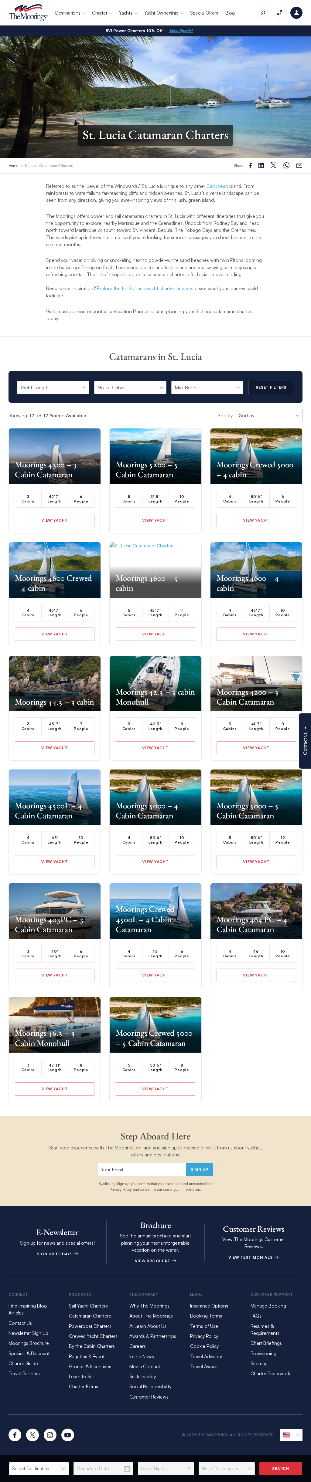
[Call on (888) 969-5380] (280, 13)
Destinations (67, 13)
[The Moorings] (28, 13)
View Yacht (54, 520)
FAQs (256, 1316)
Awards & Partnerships (152, 1336)
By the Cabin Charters (92, 1346)
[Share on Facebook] (250, 165)
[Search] (263, 13)
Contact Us (20, 1323)
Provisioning (263, 1353)
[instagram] (50, 1435)
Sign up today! (55, 1253)
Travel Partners (24, 1373)
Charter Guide (23, 1363)
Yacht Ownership (161, 13)
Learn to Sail (83, 1376)
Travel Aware (203, 1366)
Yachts (125, 13)
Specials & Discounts (30, 1353)
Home (13, 165)
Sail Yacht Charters (88, 1306)
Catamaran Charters (90, 1316)
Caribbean (217, 186)
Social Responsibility (150, 1386)
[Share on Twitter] (261, 165)
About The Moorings (151, 1316)
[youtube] (67, 1435)
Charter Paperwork (270, 1373)
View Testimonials (251, 1257)
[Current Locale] (291, 1435)
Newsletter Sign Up (28, 1333)
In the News (141, 1356)
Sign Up (199, 1169)
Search (280, 1468)
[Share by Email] (299, 165)
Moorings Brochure (29, 1343)
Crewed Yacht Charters (93, 1336)
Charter (99, 13)
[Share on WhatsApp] (286, 165)
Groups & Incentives (90, 1366)
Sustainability (142, 1376)
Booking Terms (206, 1316)
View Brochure (153, 1260)
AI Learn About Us (147, 1326)
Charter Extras (83, 1386)
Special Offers (204, 13)
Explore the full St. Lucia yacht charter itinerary (144, 288)
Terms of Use (204, 1326)
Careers (137, 1346)
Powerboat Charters (90, 1326)
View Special (181, 30)
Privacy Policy (121, 1189)
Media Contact (144, 1366)
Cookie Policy (204, 1346)
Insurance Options (209, 1306)
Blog (230, 13)
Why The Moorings (149, 1306)
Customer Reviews (149, 1397)
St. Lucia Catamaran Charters (49, 165)
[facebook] (15, 1435)
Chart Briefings (266, 1343)
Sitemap (259, 1363)
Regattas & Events (88, 1356)
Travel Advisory (206, 1356)
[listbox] (39, 1468)
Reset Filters (271, 387)
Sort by (225, 415)
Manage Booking (268, 1306)
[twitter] (32, 1435)
